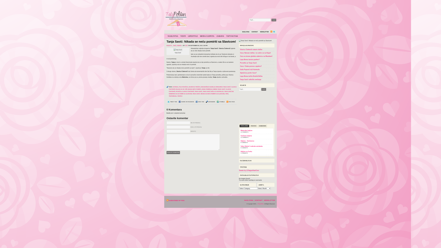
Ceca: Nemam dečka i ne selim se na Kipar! (255, 53)
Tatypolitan (261, 203)
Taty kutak (232, 36)
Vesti (183, 36)
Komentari (262, 126)
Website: (193, 131)
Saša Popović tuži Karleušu (250, 69)
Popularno (244, 126)
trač (226, 93)
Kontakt (255, 31)
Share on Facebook (187, 101)
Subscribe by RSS (176, 201)
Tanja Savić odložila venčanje (250, 79)
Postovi (253, 126)
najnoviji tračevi (194, 86)
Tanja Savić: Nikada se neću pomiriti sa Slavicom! (201, 41)
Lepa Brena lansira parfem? (250, 59)
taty (186, 45)
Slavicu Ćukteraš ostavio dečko (251, 49)
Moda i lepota (207, 36)
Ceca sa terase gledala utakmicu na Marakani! (256, 56)
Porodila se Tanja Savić (248, 63)
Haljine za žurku (246, 151)
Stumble (222, 101)
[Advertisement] (240, 5)
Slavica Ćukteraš (188, 91)
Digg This (201, 101)
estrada (175, 86)
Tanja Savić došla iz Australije (213, 91)
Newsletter (264, 31)
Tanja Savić (198, 91)
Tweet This (173, 101)
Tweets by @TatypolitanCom (249, 170)
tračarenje (173, 96)
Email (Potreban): (196, 127)
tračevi (179, 96)
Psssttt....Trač (171, 45)
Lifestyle (193, 36)
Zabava (220, 36)
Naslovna (245, 31)
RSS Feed (232, 101)
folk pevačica (183, 86)
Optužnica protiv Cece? (248, 73)
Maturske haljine (246, 130)
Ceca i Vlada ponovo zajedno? (251, 66)
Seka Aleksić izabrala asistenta (252, 146)
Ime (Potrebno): (196, 122)
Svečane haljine (246, 136)
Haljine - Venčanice (247, 141)
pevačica (179, 91)
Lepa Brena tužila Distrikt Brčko (251, 76)
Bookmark (211, 101)
